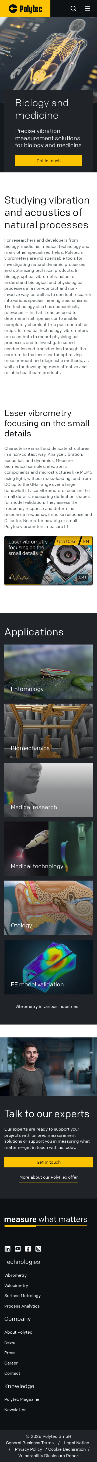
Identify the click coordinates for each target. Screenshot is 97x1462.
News (9, 1342)
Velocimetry (16, 1285)
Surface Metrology (22, 1295)
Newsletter (15, 1409)
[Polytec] (25, 8)
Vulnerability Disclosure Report (49, 1455)
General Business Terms (32, 1442)
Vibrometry (15, 1275)
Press (9, 1352)
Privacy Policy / (31, 1449)
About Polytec (18, 1332)
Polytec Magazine (21, 1399)
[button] (48, 560)
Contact (12, 1373)
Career (11, 1363)
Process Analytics (22, 1306)
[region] (48, 560)
